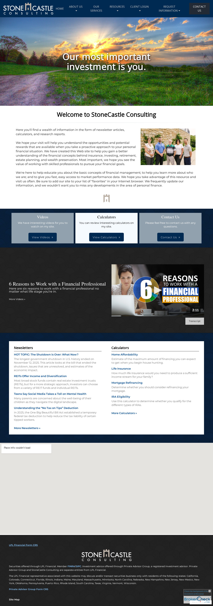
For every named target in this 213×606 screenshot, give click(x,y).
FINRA (71, 566)
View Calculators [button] (105, 237)
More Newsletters (27, 428)
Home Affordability (124, 354)
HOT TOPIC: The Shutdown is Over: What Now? (46, 354)
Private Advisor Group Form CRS (28, 589)
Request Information (168, 8)
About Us (76, 6)
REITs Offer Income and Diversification (40, 376)
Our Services (96, 8)
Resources (117, 6)
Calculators (120, 348)
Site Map (14, 599)
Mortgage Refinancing (126, 382)
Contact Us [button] (169, 237)
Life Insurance (121, 368)
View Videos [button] (41, 237)
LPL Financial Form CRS (23, 545)
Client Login (139, 6)
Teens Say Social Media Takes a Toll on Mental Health (50, 393)
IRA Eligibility (120, 396)
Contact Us (199, 8)
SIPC (78, 566)
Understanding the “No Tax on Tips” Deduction (46, 408)
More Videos (17, 299)
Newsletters (23, 348)
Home (60, 8)
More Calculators (124, 413)
